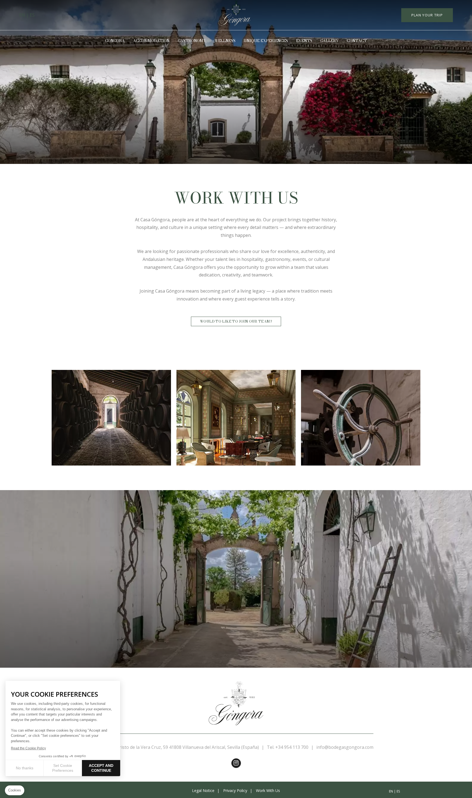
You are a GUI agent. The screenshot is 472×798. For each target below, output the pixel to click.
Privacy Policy (235, 790)
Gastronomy (192, 41)
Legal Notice (203, 790)
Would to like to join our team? (236, 321)
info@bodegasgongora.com (344, 747)
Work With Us (268, 790)
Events (304, 41)
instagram (236, 763)
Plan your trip (427, 15)
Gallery (329, 41)
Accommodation (151, 41)
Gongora (115, 41)
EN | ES (27, 15)
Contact (357, 41)
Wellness (224, 41)
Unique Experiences (266, 41)
